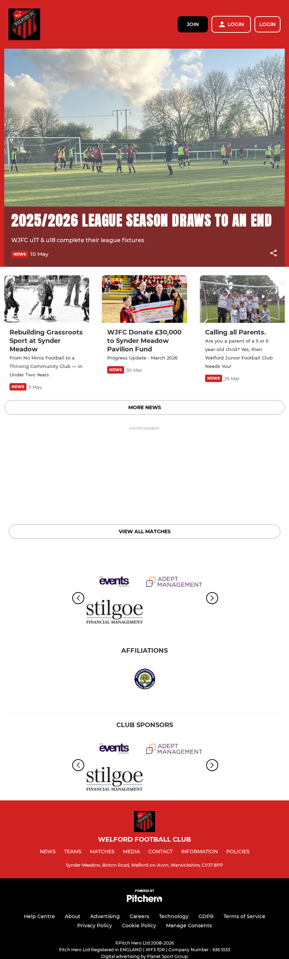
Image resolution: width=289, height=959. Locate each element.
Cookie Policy (139, 925)
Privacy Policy (94, 925)
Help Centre (39, 916)
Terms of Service (244, 916)
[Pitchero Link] (144, 900)
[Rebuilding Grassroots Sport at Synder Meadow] (46, 299)
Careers (139, 916)
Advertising (105, 916)
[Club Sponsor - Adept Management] (174, 583)
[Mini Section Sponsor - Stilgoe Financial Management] (114, 613)
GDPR (206, 916)
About (72, 916)
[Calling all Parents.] (242, 299)
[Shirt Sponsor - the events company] (114, 583)
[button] (273, 254)
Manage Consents (189, 925)
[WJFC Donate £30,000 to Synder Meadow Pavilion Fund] (144, 299)
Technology (174, 916)
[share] (273, 254)
